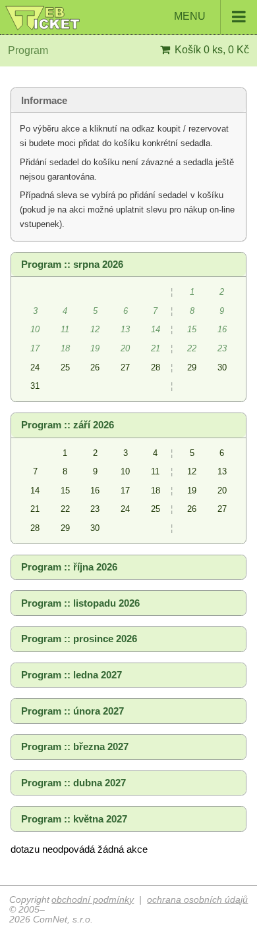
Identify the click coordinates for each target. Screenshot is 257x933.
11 (155, 471)
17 (125, 490)
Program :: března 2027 (74, 747)
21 (35, 509)
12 (191, 471)
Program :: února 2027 (72, 711)
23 (95, 509)
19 (191, 490)
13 (222, 471)
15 (65, 490)
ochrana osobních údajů (197, 900)
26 (95, 367)
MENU (191, 16)
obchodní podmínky (92, 900)
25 (65, 367)
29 (191, 367)
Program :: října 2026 (69, 567)
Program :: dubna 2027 (73, 783)
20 (222, 490)
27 (125, 367)
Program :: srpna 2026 (72, 264)
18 (155, 490)
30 (222, 367)
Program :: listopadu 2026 (80, 603)
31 (35, 386)
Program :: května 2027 (74, 819)
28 (155, 367)
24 (35, 367)
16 (95, 490)
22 (65, 509)
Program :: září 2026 (67, 425)
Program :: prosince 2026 (79, 639)
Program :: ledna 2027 (71, 675)
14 (35, 490)
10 (125, 471)
